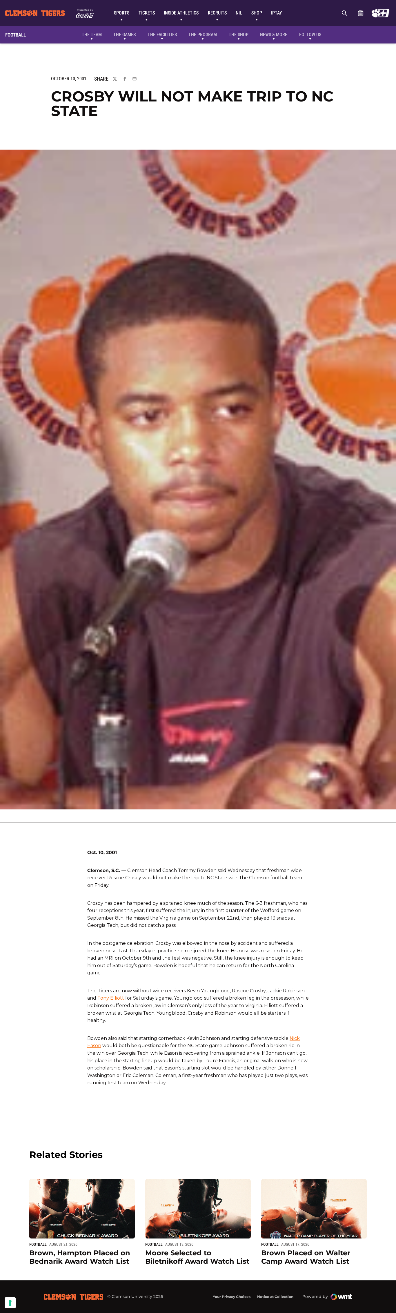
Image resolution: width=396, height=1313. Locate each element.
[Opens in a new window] (380, 13)
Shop (256, 13)
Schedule (360, 13)
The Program (202, 34)
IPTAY (276, 13)
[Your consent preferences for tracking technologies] (10, 1302)
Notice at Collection (275, 1296)
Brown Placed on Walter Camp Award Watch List (305, 1257)
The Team (92, 34)
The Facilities (162, 34)
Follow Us (310, 34)
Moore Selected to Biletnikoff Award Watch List (197, 1257)
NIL (239, 13)
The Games (124, 34)
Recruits (217, 13)
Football (38, 1244)
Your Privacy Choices (231, 1296)
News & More (273, 34)
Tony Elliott (110, 998)
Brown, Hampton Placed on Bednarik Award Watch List (79, 1257)
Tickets (147, 13)
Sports (121, 13)
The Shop (238, 34)
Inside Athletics (181, 13)
